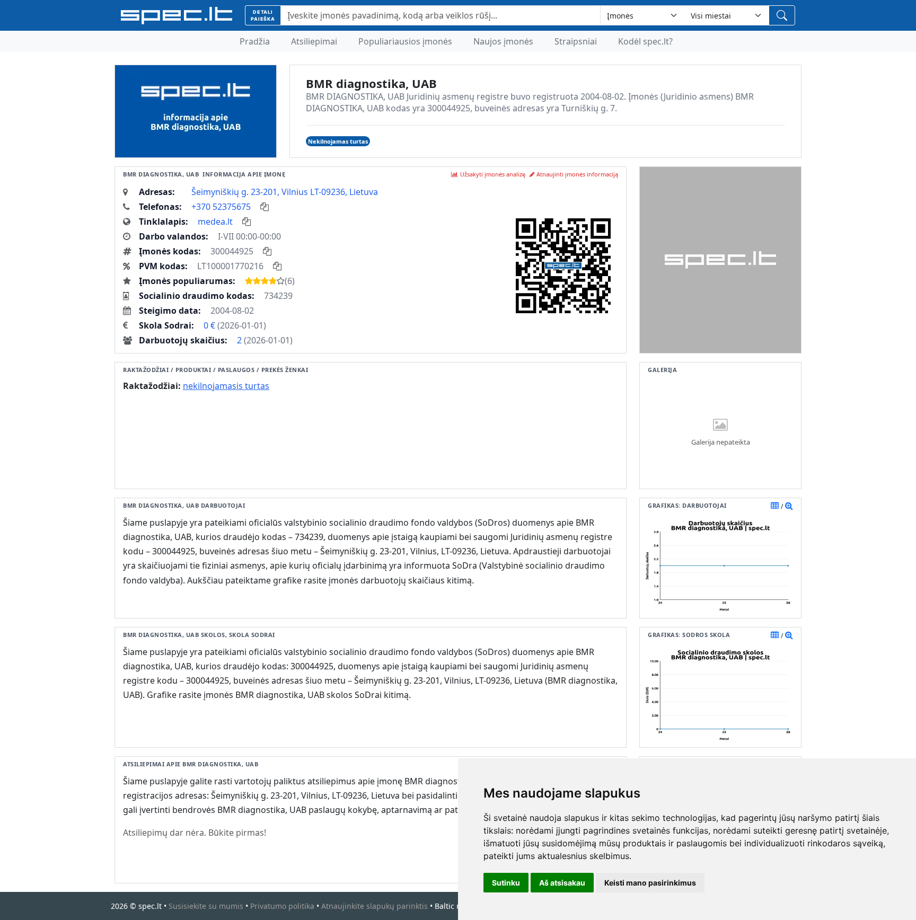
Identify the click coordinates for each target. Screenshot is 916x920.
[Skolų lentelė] (775, 635)
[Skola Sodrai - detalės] (789, 635)
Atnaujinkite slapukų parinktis (374, 906)
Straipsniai (575, 41)
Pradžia (255, 41)
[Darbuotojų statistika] (789, 505)
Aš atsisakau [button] (562, 882)
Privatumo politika (282, 906)
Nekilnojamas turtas (338, 141)
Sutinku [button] (506, 882)
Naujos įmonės (503, 41)
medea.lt (215, 221)
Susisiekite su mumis (206, 906)
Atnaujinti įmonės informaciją (577, 174)
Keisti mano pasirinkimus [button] (650, 882)
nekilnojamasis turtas (226, 386)
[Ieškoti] (782, 15)
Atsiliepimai (314, 41)
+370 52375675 (221, 207)
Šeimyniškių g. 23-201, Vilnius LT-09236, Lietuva (284, 192)
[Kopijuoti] (264, 206)
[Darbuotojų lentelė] (775, 505)
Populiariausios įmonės (405, 41)
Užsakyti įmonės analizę (492, 174)
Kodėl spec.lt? (645, 41)
